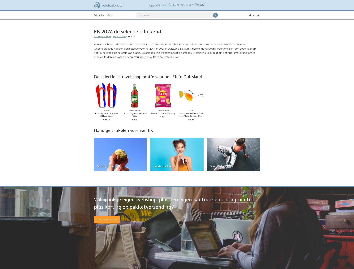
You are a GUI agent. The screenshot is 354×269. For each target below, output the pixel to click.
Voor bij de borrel (107, 166)
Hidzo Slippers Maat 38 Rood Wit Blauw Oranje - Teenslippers (106, 116)
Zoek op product (144, 15)
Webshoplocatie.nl (102, 36)
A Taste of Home (135, 110)
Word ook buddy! (107, 219)
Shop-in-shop (119, 36)
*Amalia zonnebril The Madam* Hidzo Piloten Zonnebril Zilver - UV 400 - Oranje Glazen (191, 116)
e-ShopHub (198, 4)
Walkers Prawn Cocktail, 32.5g (163, 114)
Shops (110, 15)
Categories (99, 15)
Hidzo (106, 110)
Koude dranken (163, 166)
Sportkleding (217, 166)
